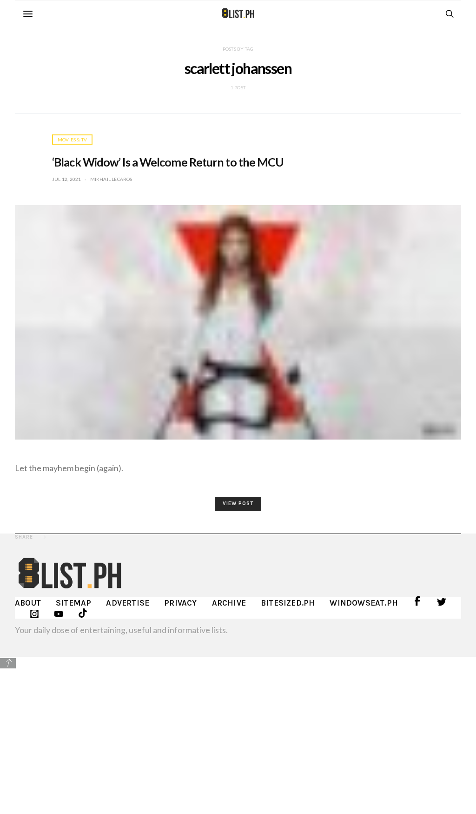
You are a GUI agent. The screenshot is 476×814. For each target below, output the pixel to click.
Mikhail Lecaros (111, 179)
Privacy (180, 602)
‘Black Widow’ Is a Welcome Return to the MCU (168, 162)
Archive (229, 602)
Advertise (127, 602)
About (28, 602)
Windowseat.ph (364, 602)
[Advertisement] (238, 735)
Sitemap (73, 602)
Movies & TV (72, 139)
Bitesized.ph (288, 602)
